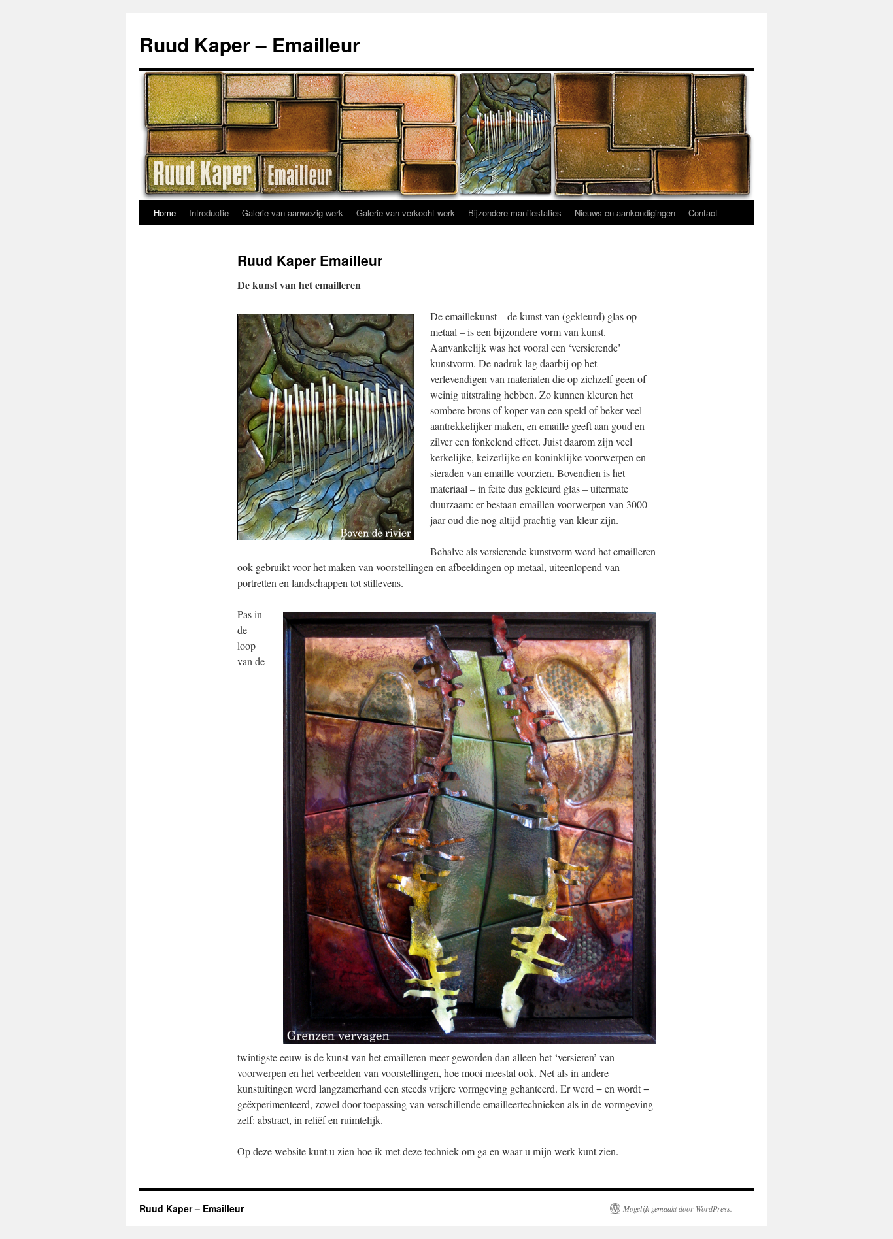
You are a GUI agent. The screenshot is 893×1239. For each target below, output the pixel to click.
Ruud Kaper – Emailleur (249, 44)
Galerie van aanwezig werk (292, 212)
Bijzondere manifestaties (515, 212)
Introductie (209, 212)
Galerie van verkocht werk (405, 212)
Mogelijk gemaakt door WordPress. (677, 1208)
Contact (703, 212)
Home (165, 212)
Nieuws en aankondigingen (625, 212)
